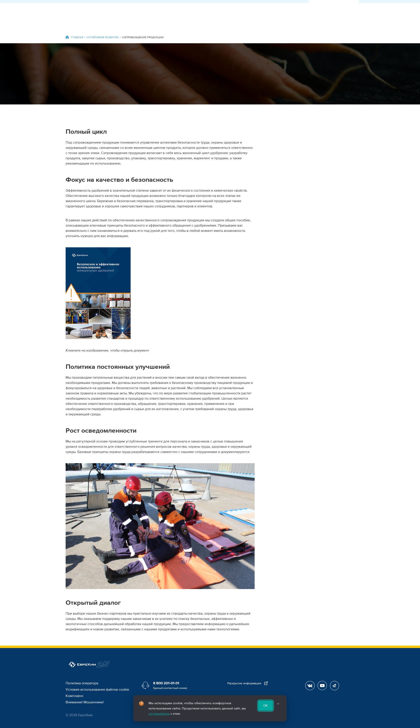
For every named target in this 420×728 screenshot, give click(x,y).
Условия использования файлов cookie (97, 689)
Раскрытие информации (244, 683)
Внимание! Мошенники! (85, 702)
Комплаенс (75, 696)
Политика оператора (82, 683)
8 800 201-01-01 (166, 683)
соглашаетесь (159, 714)
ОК (265, 705)
